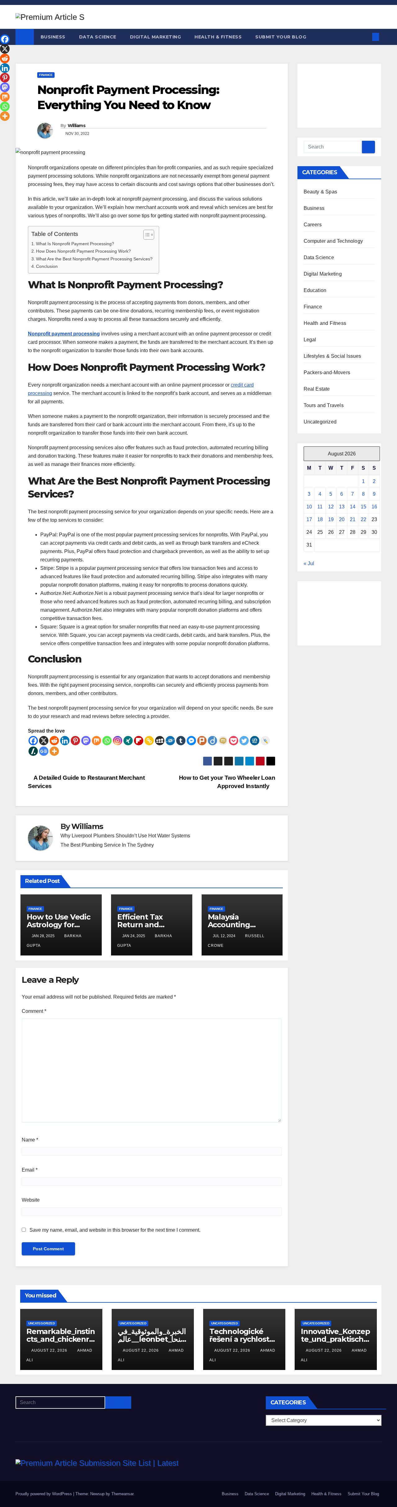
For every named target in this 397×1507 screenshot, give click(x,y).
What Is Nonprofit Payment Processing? (75, 243)
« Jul (309, 563)
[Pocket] (233, 740)
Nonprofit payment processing (64, 333)
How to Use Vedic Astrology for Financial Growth (58, 924)
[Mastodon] (86, 740)
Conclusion (47, 266)
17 (309, 519)
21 (352, 519)
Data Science (97, 37)
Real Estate (317, 389)
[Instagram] (117, 740)
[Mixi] (223, 740)
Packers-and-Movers (327, 372)
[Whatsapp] (107, 740)
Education (315, 290)
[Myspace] (159, 740)
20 (342, 519)
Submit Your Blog (280, 37)
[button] (365, 36)
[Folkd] (170, 740)
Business (53, 37)
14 (352, 506)
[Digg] (254, 740)
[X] (43, 740)
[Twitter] (244, 740)
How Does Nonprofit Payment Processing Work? (83, 251)
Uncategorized (320, 421)
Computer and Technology (333, 241)
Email (30, 1169)
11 (320, 506)
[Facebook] (33, 740)
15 (363, 506)
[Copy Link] (149, 740)
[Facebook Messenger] (191, 740)
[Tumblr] (180, 740)
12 (331, 506)
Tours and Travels (324, 405)
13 (342, 506)
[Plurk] (202, 740)
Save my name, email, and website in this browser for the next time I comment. (114, 1230)
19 (331, 519)
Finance (46, 75)
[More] (54, 751)
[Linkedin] (64, 740)
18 (320, 519)
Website (31, 1200)
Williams (76, 125)
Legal (310, 339)
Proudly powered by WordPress (44, 1493)
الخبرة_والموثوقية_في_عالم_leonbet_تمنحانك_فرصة (152, 1339)
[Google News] (43, 751)
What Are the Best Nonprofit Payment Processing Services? (94, 258)
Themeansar (122, 1493)
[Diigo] (212, 740)
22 (363, 519)
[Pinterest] (75, 740)
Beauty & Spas (320, 191)
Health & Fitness (218, 37)
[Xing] (128, 740)
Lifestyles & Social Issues (332, 356)
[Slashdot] (33, 751)
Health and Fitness (325, 323)
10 (309, 506)
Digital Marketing (155, 37)
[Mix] (96, 740)
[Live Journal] (265, 740)
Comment (34, 1011)
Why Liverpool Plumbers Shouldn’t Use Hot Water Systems (125, 835)
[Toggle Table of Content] (146, 234)
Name (30, 1139)
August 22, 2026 (50, 1350)
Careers (313, 224)
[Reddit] (54, 740)
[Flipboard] (138, 740)
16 (374, 506)
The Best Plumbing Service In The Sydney (107, 845)
